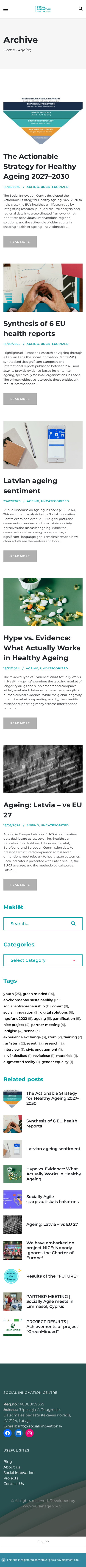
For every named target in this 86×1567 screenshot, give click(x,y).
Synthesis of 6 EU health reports (51, 1124)
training (73, 1037)
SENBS (32, 1031)
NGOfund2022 (17, 1018)
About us (11, 1467)
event (34, 1043)
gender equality (57, 1062)
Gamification (66, 1018)
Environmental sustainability (31, 1000)
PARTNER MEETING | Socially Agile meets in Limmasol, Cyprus (49, 1301)
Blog (7, 1462)
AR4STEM (15, 1043)
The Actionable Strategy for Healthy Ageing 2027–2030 (39, 166)
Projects (10, 1478)
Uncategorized (55, 187)
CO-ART (60, 1006)
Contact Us (13, 1484)
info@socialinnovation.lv (40, 1426)
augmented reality (21, 1062)
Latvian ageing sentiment (53, 1148)
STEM (55, 1037)
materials (66, 1055)
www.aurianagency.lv (42, 1506)
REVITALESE (44, 1055)
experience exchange (24, 1037)
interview (13, 1049)
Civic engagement (44, 1049)
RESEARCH (53, 1043)
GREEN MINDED (38, 994)
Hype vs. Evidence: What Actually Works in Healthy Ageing (41, 648)
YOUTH (12, 994)
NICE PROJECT (16, 1025)
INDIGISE (12, 1031)
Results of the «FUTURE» (52, 1276)
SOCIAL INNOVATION (21, 1012)
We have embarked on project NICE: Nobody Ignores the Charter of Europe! (50, 1250)
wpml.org (44, 1560)
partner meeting (48, 1025)
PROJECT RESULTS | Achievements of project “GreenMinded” (52, 1326)
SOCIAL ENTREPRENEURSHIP (27, 1006)
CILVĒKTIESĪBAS (17, 1055)
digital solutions (56, 1012)
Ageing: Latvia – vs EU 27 (52, 1224)
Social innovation (19, 1473)
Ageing (33, 187)
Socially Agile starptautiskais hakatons (52, 1199)
